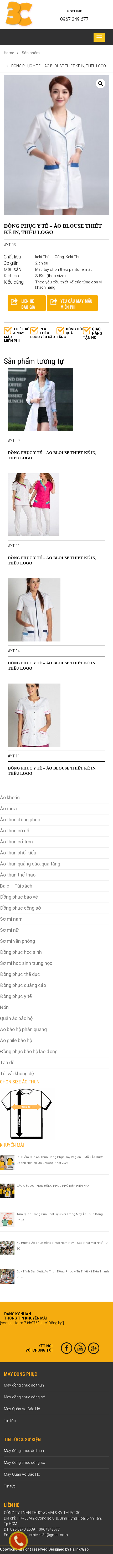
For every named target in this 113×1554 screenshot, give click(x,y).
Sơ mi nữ (9, 930)
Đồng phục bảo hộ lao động (29, 1051)
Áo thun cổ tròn (16, 841)
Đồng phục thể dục (20, 974)
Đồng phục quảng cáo (23, 985)
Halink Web (79, 1549)
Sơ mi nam (11, 919)
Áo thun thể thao (17, 875)
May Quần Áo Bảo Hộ (22, 1409)
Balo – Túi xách (16, 886)
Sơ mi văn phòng (17, 941)
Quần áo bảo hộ (16, 1018)
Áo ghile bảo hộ (16, 1040)
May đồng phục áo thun (24, 1385)
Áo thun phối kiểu (18, 852)
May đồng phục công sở (24, 1397)
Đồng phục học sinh (21, 952)
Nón (4, 1007)
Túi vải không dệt (18, 1073)
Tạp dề (7, 1062)
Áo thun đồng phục (20, 819)
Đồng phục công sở (20, 908)
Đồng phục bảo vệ (19, 897)
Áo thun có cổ (14, 830)
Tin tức (10, 1421)
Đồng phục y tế (16, 996)
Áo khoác (10, 797)
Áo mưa (8, 808)
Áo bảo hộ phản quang (23, 1029)
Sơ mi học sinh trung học (26, 963)
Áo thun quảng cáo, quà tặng (30, 864)
